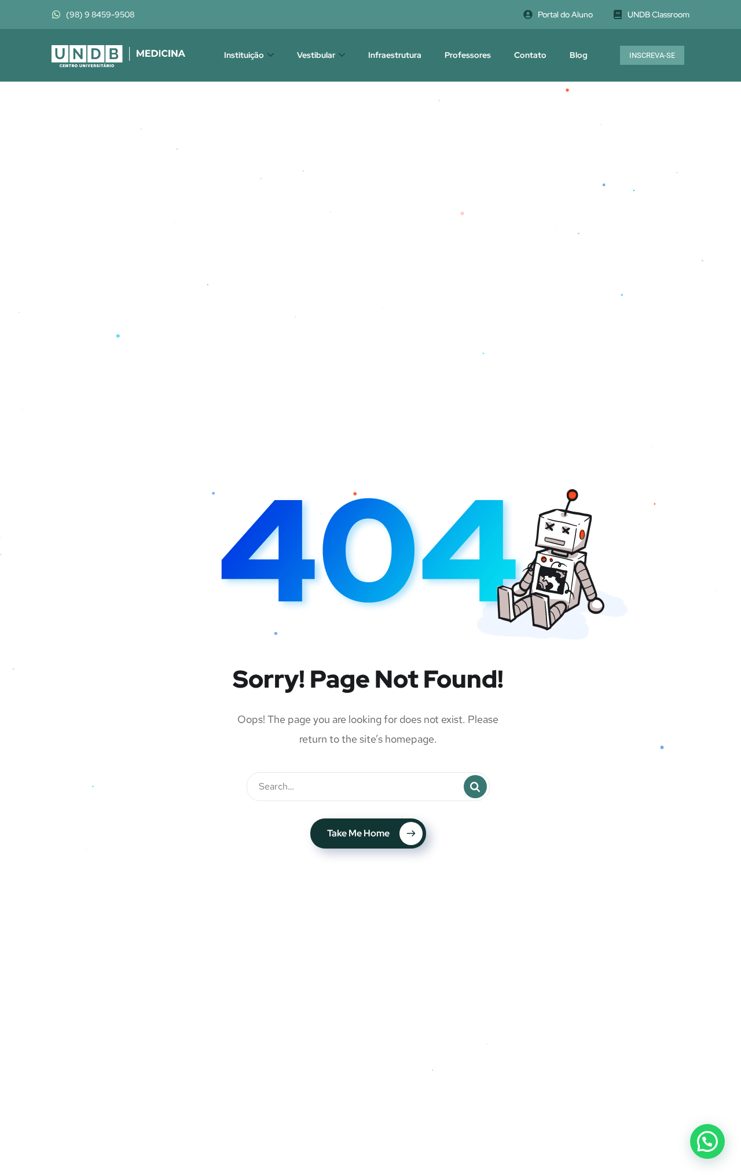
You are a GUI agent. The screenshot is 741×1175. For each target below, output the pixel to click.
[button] (707, 1141)
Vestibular (316, 55)
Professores (468, 55)
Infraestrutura (394, 55)
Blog (579, 55)
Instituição (244, 55)
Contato (530, 55)
